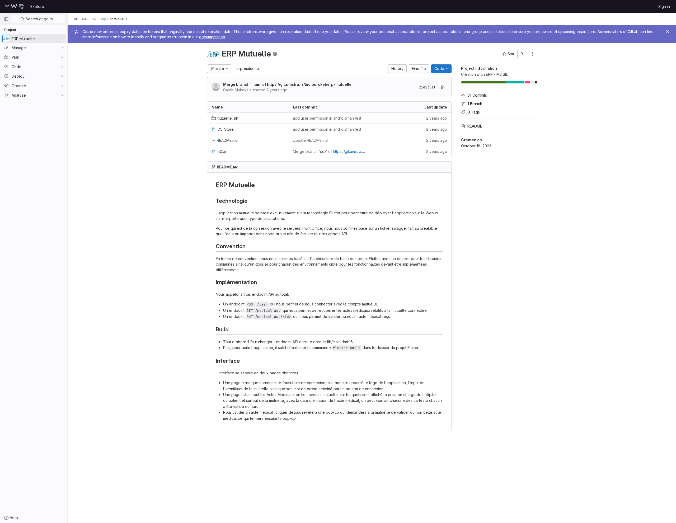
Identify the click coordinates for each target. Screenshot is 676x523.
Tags (473, 112)
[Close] (667, 32)
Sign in (664, 6)
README (474, 126)
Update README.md (310, 140)
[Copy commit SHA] (443, 87)
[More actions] (532, 54)
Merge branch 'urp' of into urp (329, 151)
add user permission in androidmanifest (327, 118)
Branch (474, 103)
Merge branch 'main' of (287, 84)
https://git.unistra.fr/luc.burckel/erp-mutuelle (309, 84)
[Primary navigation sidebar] (6, 19)
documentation (212, 37)
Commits (477, 95)
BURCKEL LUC (85, 19)
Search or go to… (40, 19)
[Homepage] (14, 6)
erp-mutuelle (247, 68)
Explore (37, 6)
